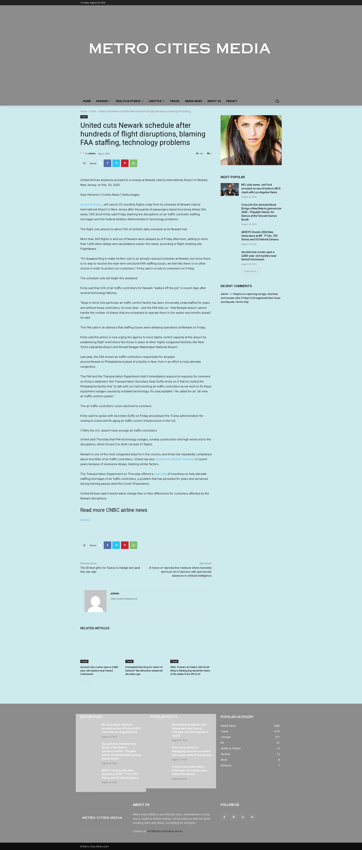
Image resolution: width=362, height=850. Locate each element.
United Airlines (90, 204)
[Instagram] (233, 817)
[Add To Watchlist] (101, 205)
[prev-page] (82, 683)
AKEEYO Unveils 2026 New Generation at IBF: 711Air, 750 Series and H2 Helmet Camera (259, 236)
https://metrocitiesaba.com (123, 598)
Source (85, 520)
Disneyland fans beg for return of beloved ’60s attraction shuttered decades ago (144, 670)
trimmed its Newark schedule (174, 459)
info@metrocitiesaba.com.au (165, 831)
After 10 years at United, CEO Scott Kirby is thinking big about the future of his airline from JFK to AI (190, 670)
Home (83, 111)
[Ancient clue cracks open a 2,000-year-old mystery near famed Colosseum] (101, 648)
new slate (160, 474)
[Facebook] (107, 163)
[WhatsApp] (133, 163)
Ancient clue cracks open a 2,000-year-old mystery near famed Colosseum (99, 670)
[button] (277, 101)
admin (92, 153)
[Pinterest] (125, 163)
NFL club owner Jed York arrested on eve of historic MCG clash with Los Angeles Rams (261, 188)
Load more (250, 271)
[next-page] (88, 683)
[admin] (82, 153)
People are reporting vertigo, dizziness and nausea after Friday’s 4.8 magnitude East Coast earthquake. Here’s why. (250, 298)
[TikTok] (242, 817)
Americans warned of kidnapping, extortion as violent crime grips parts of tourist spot (191, 751)
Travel (92, 111)
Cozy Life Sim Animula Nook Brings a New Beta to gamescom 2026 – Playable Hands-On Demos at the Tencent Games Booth (261, 212)
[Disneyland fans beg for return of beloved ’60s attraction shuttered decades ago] (146, 648)
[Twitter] (116, 163)
